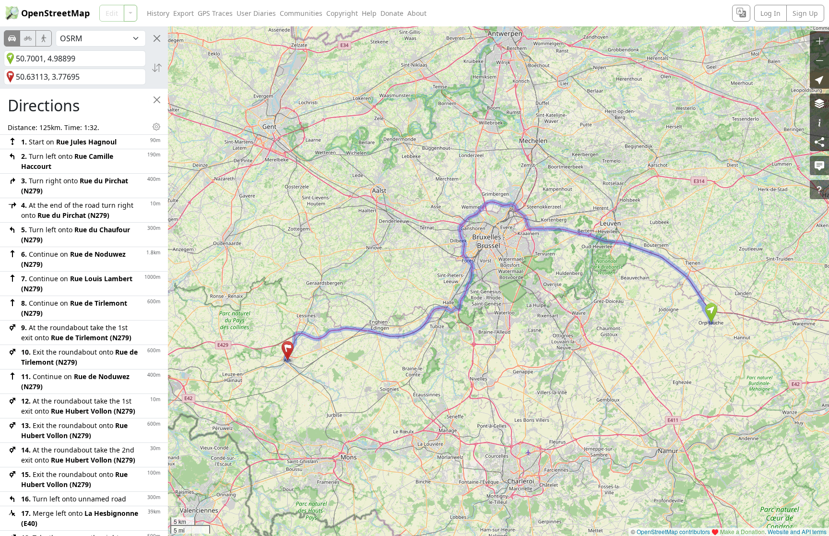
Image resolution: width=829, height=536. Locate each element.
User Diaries (256, 13)
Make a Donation (742, 531)
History (158, 13)
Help (369, 13)
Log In (770, 13)
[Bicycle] (28, 38)
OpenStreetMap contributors (673, 531)
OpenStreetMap (55, 13)
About (416, 13)
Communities (301, 13)
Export (183, 13)
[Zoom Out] (819, 60)
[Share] (819, 141)
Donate (391, 13)
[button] (711, 312)
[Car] (12, 38)
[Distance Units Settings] (156, 126)
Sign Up (805, 13)
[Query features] (819, 189)
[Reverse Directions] (157, 67)
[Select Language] (741, 13)
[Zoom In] (819, 40)
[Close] (157, 38)
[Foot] (44, 38)
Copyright (342, 13)
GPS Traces (215, 13)
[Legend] (819, 122)
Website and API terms (797, 531)
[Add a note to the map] (819, 165)
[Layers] (819, 103)
